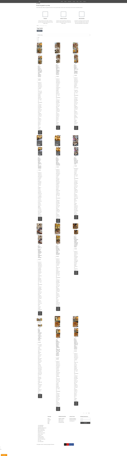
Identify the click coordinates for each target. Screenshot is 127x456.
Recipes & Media (39, 67)
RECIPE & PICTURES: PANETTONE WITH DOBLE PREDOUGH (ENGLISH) (58, 251)
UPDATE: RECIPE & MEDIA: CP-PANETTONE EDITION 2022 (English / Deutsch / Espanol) (76, 344)
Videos (59, 342)
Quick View (39, 53)
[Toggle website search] (88, 1)
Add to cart (40, 132)
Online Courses (63, 18)
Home (37, 25)
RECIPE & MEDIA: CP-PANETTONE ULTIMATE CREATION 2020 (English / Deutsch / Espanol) (40, 72)
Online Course (39, 331)
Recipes (45, 18)
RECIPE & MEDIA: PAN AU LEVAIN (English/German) (76, 161)
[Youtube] (67, 444)
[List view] (37, 33)
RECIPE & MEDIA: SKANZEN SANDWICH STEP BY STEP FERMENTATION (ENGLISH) (40, 253)
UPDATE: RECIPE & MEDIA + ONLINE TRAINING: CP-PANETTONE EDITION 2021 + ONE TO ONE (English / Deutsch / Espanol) (58, 349)
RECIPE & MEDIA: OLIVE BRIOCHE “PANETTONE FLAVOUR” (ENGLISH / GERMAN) (40, 164)
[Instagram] (65, 444)
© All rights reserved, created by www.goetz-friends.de (45, 444)
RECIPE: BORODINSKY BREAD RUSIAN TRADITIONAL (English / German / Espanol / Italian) (76, 242)
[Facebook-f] (70, 444)
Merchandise (81, 18)
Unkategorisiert (40, 248)
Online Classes (39, 330)
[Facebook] (72, 444)
